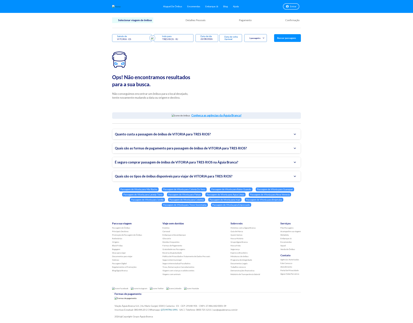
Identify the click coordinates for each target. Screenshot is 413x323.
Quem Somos (236, 235)
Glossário (166, 238)
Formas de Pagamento (172, 245)
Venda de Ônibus (287, 249)
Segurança (235, 249)
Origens (115, 242)
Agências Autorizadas (289, 259)
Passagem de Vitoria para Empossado (231, 204)
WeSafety (284, 235)
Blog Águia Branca (120, 270)
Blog (225, 6)
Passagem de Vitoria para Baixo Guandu (231, 189)
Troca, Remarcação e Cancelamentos (178, 267)
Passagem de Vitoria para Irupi (225, 199)
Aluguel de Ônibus (172, 6)
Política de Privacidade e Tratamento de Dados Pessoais (186, 256)
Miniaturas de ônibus (240, 256)
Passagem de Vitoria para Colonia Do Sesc (184, 189)
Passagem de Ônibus (121, 228)
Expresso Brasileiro (239, 253)
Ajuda (236, 6)
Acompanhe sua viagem (290, 231)
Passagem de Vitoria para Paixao (184, 194)
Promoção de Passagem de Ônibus (127, 235)
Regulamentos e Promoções (124, 267)
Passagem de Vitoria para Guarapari (275, 189)
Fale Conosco (286, 263)
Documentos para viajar (122, 256)
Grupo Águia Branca (239, 242)
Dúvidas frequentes (171, 242)
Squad (283, 245)
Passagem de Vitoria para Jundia (147, 199)
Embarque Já (211, 6)
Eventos (166, 228)
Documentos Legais (239, 263)
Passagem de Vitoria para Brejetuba (264, 199)
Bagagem (116, 249)
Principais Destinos (120, 231)
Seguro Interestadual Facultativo (176, 263)
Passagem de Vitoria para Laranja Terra (142, 194)
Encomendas (193, 6)
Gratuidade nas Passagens (173, 249)
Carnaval (166, 231)
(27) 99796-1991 (169, 309)
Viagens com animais (171, 274)
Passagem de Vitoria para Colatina (186, 199)
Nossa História (237, 238)
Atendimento (286, 267)
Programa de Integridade (241, 260)
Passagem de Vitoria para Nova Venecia (270, 194)
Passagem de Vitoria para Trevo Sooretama (184, 204)
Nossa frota (236, 245)
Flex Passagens (287, 228)
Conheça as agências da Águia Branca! (216, 115)
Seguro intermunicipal (171, 260)
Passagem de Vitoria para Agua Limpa (225, 194)
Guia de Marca (237, 231)
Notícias (115, 260)
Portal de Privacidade (289, 270)
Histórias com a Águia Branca (243, 228)
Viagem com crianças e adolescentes (178, 270)
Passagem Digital (119, 263)
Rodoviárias (117, 238)
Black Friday (117, 245)
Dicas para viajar (119, 253)
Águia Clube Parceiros (289, 274)
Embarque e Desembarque (174, 235)
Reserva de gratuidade (172, 253)
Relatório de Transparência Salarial (245, 274)
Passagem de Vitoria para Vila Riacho (138, 189)
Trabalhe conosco (238, 267)
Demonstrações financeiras (243, 270)
